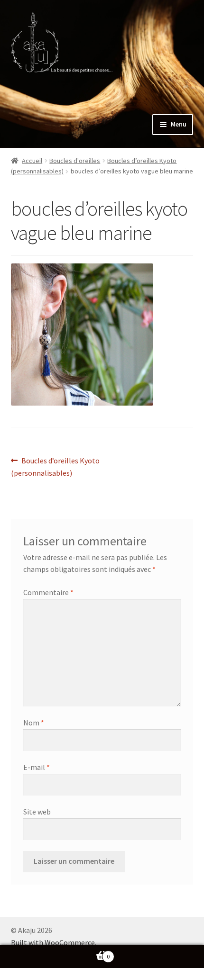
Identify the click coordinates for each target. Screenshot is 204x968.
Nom (33, 722)
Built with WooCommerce (53, 942)
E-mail (36, 767)
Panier (55, 953)
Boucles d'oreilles (74, 160)
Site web (37, 811)
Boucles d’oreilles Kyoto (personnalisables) (55, 466)
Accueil (32, 160)
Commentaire (48, 592)
